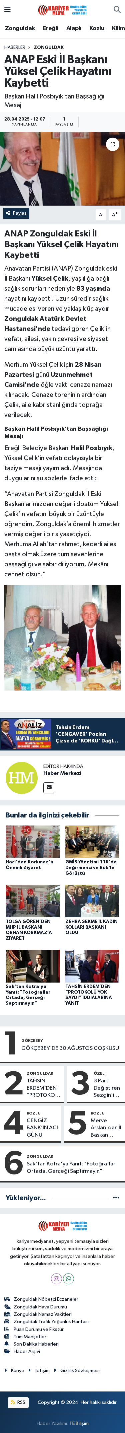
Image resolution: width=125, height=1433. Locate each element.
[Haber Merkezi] (22, 778)
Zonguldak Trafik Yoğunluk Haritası (51, 1321)
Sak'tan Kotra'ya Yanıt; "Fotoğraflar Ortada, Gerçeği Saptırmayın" (71, 1167)
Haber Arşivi (27, 1351)
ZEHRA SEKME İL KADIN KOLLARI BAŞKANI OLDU (91, 927)
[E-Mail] (48, 787)
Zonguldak (20, 28)
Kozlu (96, 28)
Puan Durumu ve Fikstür (39, 1329)
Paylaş (20, 213)
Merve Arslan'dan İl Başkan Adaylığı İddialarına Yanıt (106, 1128)
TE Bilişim (79, 1423)
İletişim (42, 1370)
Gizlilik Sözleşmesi (80, 1370)
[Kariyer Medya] (62, 9)
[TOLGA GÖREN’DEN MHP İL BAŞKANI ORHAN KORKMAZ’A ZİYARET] (33, 901)
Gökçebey (32, 1040)
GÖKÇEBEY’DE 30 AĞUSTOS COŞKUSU (70, 1048)
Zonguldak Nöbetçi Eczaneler (46, 1299)
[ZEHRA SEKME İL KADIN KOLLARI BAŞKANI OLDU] (92, 901)
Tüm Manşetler (30, 1336)
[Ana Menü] (7, 10)
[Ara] (117, 10)
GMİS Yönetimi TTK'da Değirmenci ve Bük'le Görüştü (91, 868)
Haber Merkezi (62, 773)
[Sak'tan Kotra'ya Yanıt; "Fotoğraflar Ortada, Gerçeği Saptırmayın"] (33, 966)
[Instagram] (56, 1278)
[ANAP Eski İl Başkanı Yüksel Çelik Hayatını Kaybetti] (62, 169)
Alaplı (73, 28)
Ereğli (50, 28)
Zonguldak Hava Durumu (40, 1306)
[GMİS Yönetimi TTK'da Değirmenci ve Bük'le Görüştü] (92, 842)
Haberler (14, 47)
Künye (17, 1370)
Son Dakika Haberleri (36, 1344)
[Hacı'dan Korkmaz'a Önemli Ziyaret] (33, 842)
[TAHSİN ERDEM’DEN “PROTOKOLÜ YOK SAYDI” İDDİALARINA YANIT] (92, 966)
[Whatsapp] (68, 1278)
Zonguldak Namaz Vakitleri (43, 1314)
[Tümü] (116, 1198)
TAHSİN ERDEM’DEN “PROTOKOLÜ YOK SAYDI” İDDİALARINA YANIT (44, 1088)
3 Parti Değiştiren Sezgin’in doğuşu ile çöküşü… (107, 1088)
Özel (99, 1073)
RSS (20, 1402)
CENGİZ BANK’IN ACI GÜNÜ (42, 1128)
